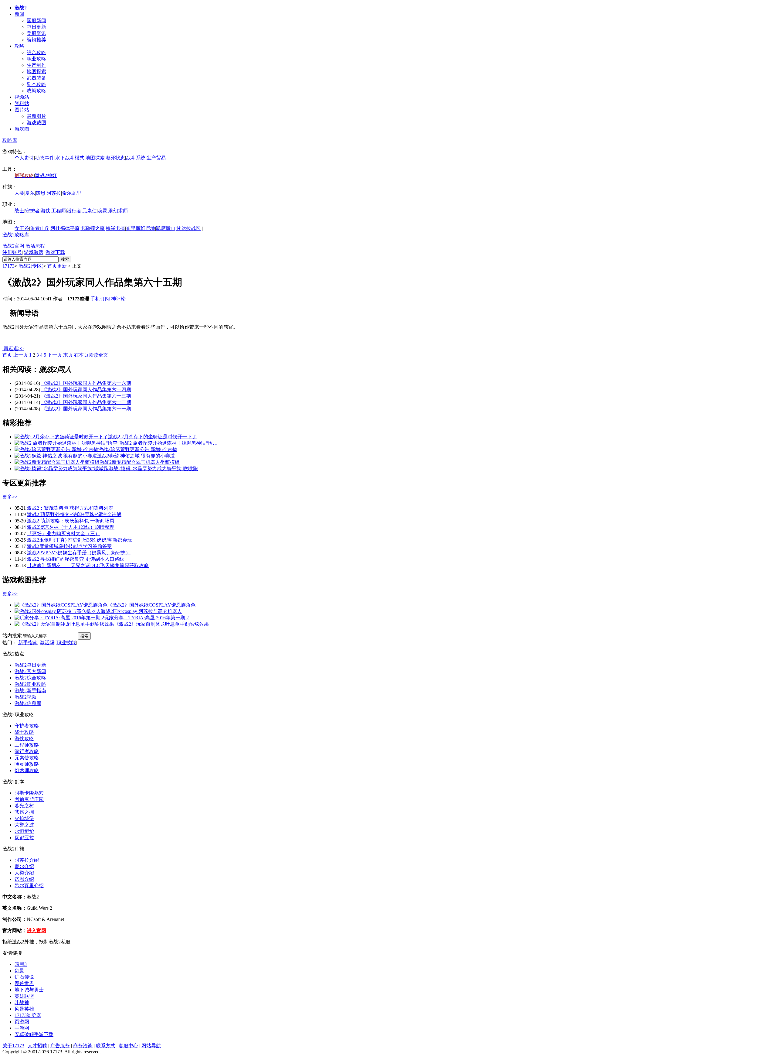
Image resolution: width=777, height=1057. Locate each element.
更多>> (10, 496)
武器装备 (36, 77)
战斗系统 (135, 157)
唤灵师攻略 (27, 764)
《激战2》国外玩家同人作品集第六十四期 (86, 389)
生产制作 (36, 65)
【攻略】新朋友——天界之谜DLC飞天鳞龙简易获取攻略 (88, 565)
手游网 (22, 1028)
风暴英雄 (24, 1008)
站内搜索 (12, 635)
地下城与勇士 (29, 989)
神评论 (118, 298)
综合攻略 (36, 52)
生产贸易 (156, 157)
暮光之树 (24, 805)
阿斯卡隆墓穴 (29, 792)
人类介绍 (24, 872)
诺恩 (41, 193)
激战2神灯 (46, 175)
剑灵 (19, 970)
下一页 (54, 354)
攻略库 (9, 140)
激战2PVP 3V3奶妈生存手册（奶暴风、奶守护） (79, 552)
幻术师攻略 (27, 770)
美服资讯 (36, 33)
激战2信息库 (28, 703)
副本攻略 (36, 84)
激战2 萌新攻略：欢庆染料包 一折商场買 (70, 520)
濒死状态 (115, 157)
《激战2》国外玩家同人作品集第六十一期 (86, 408)
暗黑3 (21, 964)
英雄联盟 (24, 996)
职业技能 (66, 642)
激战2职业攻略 (30, 684)
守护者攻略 (27, 725)
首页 (7, 354)
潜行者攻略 (27, 751)
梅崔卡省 (115, 228)
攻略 (19, 46)
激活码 (47, 642)
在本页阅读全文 (91, 354)
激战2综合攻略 (30, 677)
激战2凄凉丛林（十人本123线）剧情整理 (70, 527)
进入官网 (36, 930)
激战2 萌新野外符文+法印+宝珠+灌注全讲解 (74, 514)
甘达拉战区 (188, 228)
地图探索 (36, 71)
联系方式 (105, 1045)
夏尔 (30, 193)
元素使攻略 (27, 757)
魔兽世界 (24, 983)
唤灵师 (105, 210)
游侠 (45, 210)
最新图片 (36, 116)
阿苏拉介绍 (27, 860)
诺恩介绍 (24, 879)
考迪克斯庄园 (29, 799)
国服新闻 (36, 20)
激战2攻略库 (15, 234)
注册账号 (12, 252)
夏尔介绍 (24, 866)
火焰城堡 (24, 818)
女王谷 (22, 228)
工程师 (58, 210)
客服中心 (128, 1045)
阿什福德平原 (65, 228)
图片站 (22, 109)
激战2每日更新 (30, 665)
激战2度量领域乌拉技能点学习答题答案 (69, 546)
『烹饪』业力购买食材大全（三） (63, 533)
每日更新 (36, 26)
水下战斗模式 (69, 157)
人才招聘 (37, 1045)
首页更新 (57, 266)
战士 (19, 210)
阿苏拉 (53, 193)
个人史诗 (24, 157)
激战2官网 (13, 245)
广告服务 (60, 1045)
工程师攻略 (27, 744)
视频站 (22, 97)
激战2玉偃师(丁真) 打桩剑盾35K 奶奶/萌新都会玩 (79, 539)
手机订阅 (100, 298)
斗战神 (22, 1002)
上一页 (20, 354)
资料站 (22, 103)
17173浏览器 (28, 1015)
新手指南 (28, 642)
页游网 (22, 1021)
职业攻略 (36, 58)
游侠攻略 (24, 738)
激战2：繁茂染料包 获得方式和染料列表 (70, 508)
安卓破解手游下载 (34, 1034)
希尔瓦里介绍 (29, 885)
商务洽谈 (83, 1045)
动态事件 (44, 157)
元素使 (89, 210)
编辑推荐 (36, 39)
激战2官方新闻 (30, 671)
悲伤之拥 (24, 812)
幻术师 (120, 210)
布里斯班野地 (140, 228)
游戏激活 (33, 252)
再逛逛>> (14, 348)
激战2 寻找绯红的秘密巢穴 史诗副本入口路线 (75, 559)
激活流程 (35, 245)
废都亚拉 (24, 837)
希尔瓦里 (71, 193)
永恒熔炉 (24, 831)
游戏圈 (22, 129)
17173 (8, 266)
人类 (19, 193)
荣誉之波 (24, 824)
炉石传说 (24, 977)
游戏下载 (55, 252)
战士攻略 (24, 732)
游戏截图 (36, 122)
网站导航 (151, 1045)
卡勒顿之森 (92, 228)
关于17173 (13, 1045)
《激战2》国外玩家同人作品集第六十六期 (86, 383)
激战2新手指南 (30, 690)
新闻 (19, 14)
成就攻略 (36, 90)
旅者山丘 (39, 228)
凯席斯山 (165, 228)
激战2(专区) (31, 266)
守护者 (32, 210)
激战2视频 (25, 697)
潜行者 (74, 210)
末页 (68, 354)
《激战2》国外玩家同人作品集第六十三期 (86, 396)
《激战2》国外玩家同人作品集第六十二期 (86, 402)
